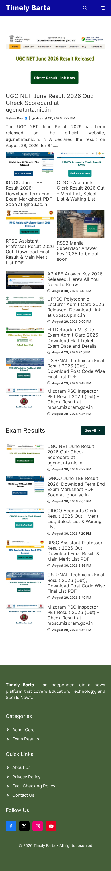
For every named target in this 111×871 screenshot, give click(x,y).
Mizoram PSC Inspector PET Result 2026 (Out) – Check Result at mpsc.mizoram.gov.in (73, 399)
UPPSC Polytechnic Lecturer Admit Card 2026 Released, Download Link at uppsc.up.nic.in (75, 307)
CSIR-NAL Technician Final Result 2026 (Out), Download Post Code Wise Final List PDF (76, 369)
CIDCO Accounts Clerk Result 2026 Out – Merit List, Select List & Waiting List (81, 191)
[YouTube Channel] (51, 826)
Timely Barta (28, 7)
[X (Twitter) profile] (24, 826)
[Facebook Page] (11, 826)
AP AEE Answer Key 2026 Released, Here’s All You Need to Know (75, 279)
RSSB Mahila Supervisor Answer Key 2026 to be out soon (78, 251)
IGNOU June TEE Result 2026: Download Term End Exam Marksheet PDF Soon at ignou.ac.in (29, 193)
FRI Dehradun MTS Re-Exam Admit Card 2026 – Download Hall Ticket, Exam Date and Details (74, 338)
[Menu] (102, 8)
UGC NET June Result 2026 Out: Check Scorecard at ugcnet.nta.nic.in (50, 103)
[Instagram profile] (37, 826)
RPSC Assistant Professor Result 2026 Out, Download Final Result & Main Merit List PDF (30, 251)
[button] (85, 8)
